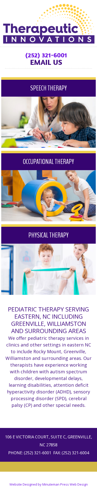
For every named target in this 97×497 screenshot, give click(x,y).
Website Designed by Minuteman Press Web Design (48, 484)
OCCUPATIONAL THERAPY (48, 161)
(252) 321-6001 (46, 55)
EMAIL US (46, 62)
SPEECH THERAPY (48, 88)
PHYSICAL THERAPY (48, 235)
